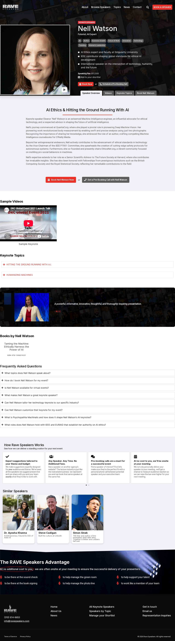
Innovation (127, 41)
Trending (82, 45)
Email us (147, 611)
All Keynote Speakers (101, 606)
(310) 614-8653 (12, 617)
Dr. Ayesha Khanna (15, 532)
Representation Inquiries (157, 615)
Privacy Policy (25, 636)
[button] (86, 485)
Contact (137, 7)
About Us (56, 611)
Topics (117, 7)
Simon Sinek (80, 532)
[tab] (91, 93)
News (127, 7)
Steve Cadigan (47, 532)
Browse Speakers (100, 7)
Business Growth (98, 41)
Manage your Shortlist (102, 615)
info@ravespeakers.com (16, 621)
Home (54, 606)
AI (80, 41)
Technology (138, 41)
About (85, 7)
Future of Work (113, 41)
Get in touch (150, 606)
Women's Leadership (97, 45)
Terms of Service (10, 636)
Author (86, 41)
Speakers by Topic (100, 611)
